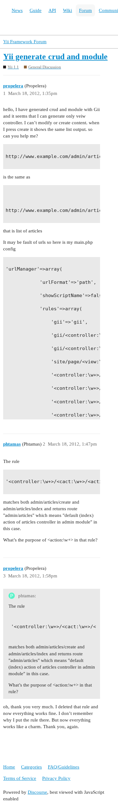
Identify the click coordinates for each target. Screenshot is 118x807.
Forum (85, 10)
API (52, 10)
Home (9, 766)
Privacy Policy (56, 778)
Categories (31, 766)
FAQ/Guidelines (63, 766)
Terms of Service (19, 778)
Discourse (37, 792)
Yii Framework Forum (25, 41)
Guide (36, 10)
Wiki (67, 10)
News (17, 10)
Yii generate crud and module (55, 56)
